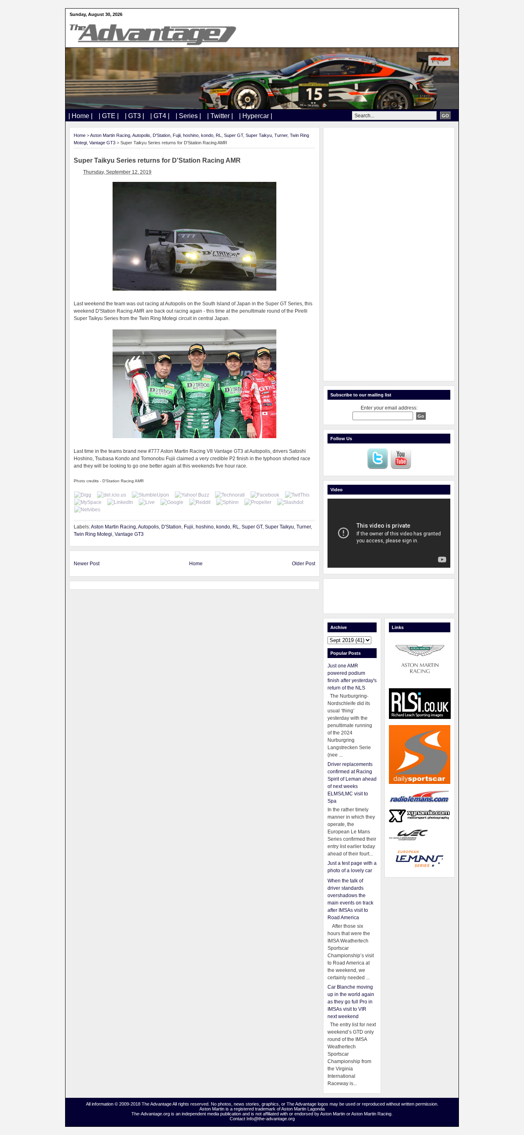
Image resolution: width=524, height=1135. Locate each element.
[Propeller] (257, 502)
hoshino (191, 135)
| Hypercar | (255, 115)
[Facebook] (265, 495)
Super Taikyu (259, 135)
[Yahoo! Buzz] (192, 495)
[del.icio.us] (111, 495)
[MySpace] (88, 502)
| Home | (80, 115)
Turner (280, 135)
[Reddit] (199, 502)
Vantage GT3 (102, 142)
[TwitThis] (297, 495)
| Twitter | (220, 115)
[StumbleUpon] (150, 495)
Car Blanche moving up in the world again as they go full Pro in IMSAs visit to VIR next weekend (351, 1001)
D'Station (161, 135)
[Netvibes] (87, 510)
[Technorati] (230, 495)
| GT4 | (159, 115)
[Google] (171, 502)
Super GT (233, 135)
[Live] (147, 502)
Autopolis (141, 135)
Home (80, 135)
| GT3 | (134, 115)
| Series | (188, 115)
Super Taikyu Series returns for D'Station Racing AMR (157, 160)
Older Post (303, 563)
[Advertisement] (389, 254)
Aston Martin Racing (110, 135)
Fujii (177, 135)
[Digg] (82, 495)
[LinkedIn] (120, 502)
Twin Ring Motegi (93, 534)
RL (218, 135)
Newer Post (86, 563)
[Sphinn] (227, 502)
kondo (207, 135)
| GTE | (109, 115)
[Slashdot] (290, 502)
